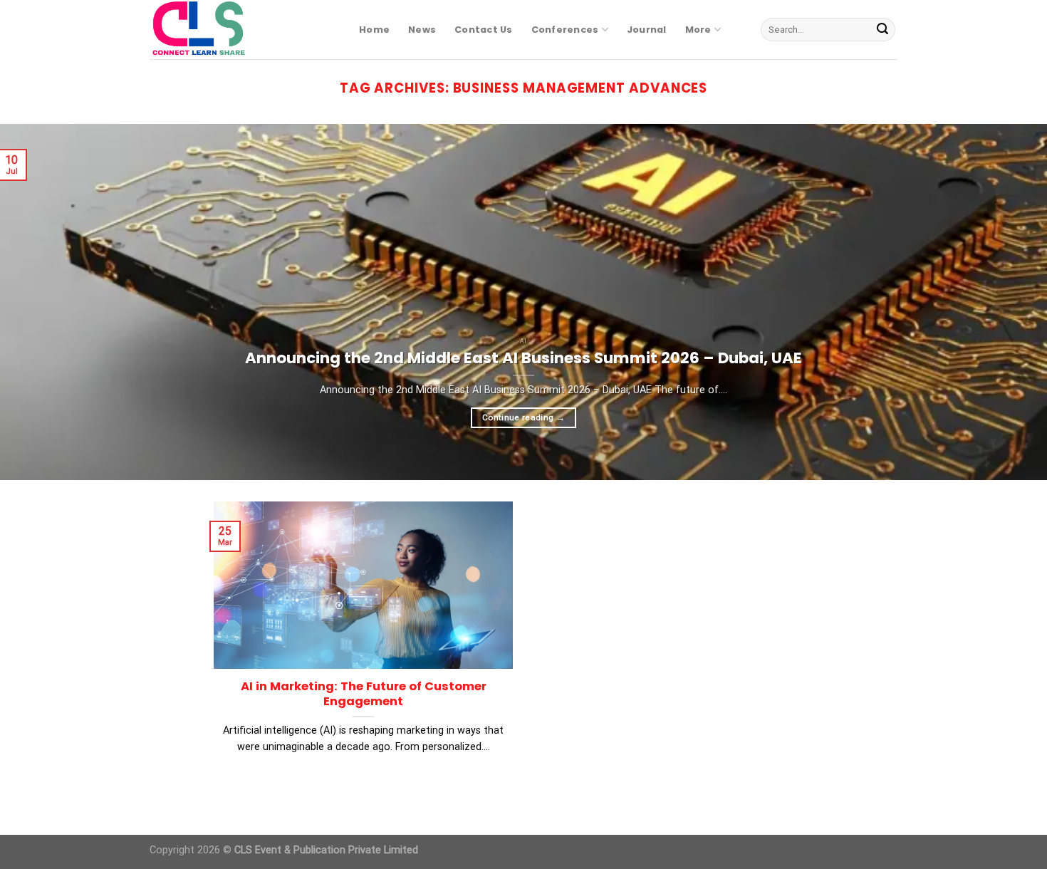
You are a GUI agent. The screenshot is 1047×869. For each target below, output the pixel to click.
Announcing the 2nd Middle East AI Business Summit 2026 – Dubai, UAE (523, 358)
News (422, 30)
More (698, 30)
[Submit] (882, 30)
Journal (647, 30)
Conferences (565, 30)
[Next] (1008, 302)
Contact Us (483, 30)
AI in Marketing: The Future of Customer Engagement (363, 694)
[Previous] (39, 302)
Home (374, 30)
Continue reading (523, 417)
